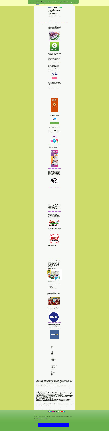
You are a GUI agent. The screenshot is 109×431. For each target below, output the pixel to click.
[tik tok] (54, 411)
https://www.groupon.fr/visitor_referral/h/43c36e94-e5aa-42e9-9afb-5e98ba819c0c (54, 54)
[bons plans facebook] (49, 411)
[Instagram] (53, 411)
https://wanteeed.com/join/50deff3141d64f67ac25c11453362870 (54, 11)
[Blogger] (58, 411)
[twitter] (51, 411)
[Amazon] (56, 411)
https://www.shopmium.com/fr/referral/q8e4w (53, 289)
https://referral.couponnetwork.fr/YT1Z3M (54, 208)
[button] (36, 2)
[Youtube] (62, 411)
